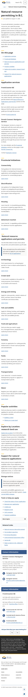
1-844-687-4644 (10, 575)
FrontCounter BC (11, 114)
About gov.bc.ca (5, 675)
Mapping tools (8, 509)
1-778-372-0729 (10, 617)
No (17, 632)
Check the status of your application (15, 501)
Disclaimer (4, 677)
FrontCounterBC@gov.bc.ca (14, 622)
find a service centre (8, 665)
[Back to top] (24, 689)
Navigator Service (11, 153)
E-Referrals (7, 507)
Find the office (13, 604)
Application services (10, 56)
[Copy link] (24, 694)
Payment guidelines (10, 515)
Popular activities (9, 66)
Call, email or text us (20, 663)
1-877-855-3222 (10, 611)
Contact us (18, 677)
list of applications (15, 253)
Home (2, 672)
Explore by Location (7, 433)
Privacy (3, 680)
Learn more (4, 178)
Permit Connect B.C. (7, 149)
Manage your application (11, 504)
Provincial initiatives (10, 59)
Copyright (18, 675)
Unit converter (8, 512)
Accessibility (19, 672)
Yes (12, 632)
